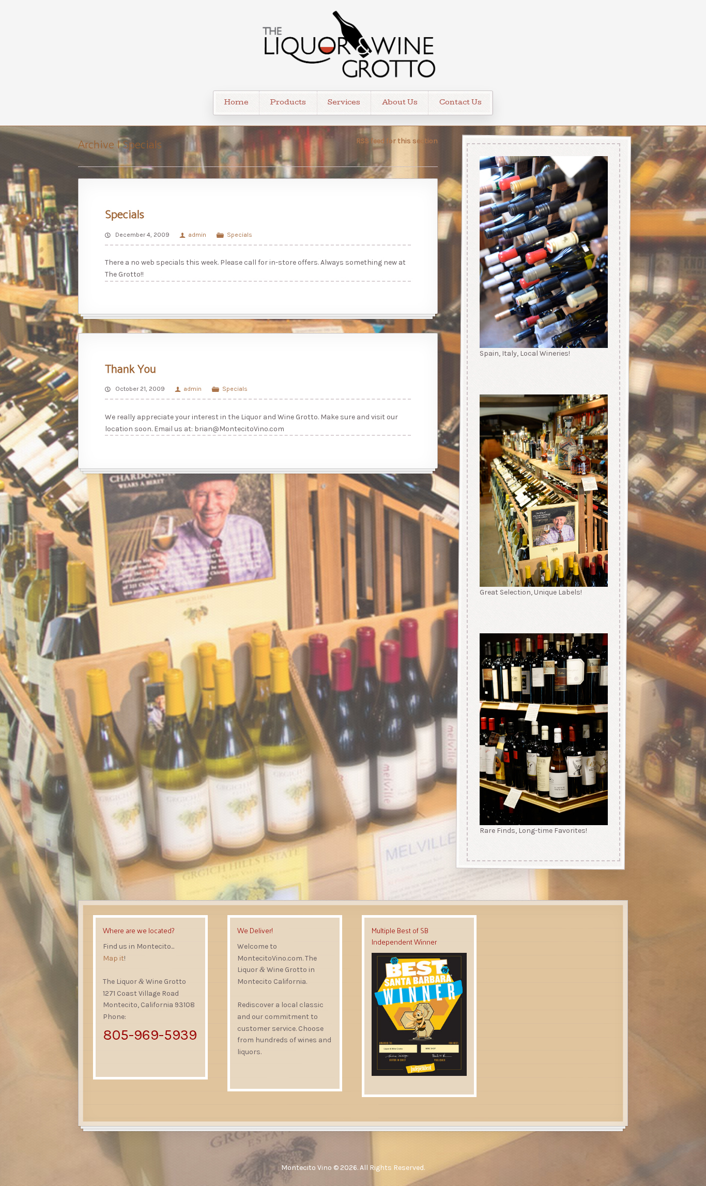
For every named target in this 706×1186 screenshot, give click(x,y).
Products (288, 103)
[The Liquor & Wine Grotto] (353, 45)
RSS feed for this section (397, 140)
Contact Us (460, 103)
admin (197, 234)
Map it (113, 958)
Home (236, 103)
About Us (400, 103)
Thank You (130, 367)
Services (344, 103)
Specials (124, 213)
